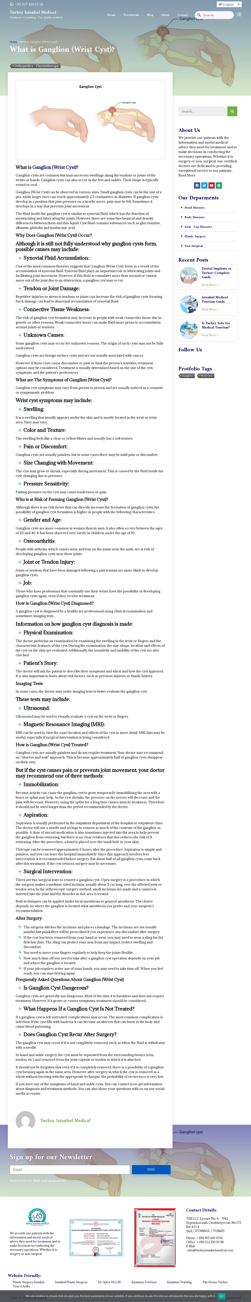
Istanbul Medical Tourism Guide (215, 299)
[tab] (207, 207)
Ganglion (187, 375)
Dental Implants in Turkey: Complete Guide (216, 273)
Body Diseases (195, 217)
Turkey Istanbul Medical (33, 12)
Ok (221, 1296)
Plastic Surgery (195, 236)
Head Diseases (195, 208)
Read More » (210, 285)
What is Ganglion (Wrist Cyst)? (62, 50)
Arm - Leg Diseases (198, 227)
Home (111, 15)
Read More (187, 175)
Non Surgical (194, 246)
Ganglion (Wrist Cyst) (54, 167)
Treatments (131, 15)
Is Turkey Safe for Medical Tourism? (216, 325)
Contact (182, 15)
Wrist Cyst (206, 375)
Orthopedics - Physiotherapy (36, 66)
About (165, 15)
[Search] (232, 111)
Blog (150, 15)
